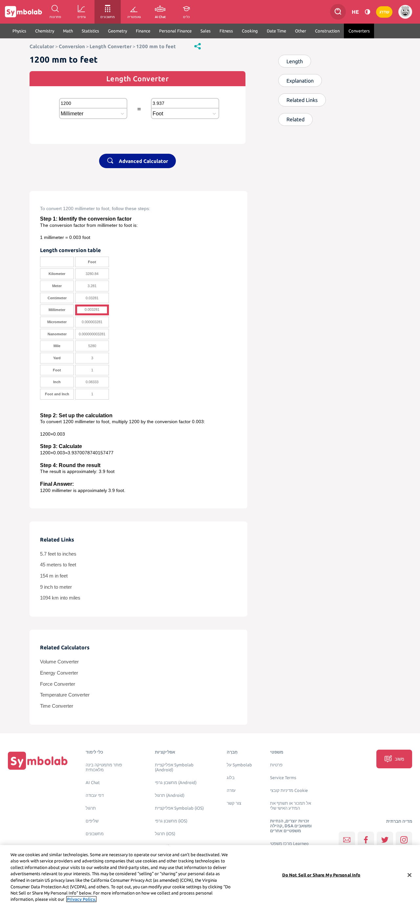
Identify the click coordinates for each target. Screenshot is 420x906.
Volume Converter (59, 661)
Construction (327, 31)
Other (300, 31)
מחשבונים (95, 833)
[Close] (409, 875)
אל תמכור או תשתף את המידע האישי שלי (290, 806)
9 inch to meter (56, 587)
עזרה (231, 790)
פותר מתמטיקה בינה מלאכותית (104, 767)
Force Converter (57, 684)
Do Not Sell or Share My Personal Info (321, 875)
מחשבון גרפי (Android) (176, 782)
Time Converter (56, 706)
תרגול (91, 808)
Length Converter (111, 46)
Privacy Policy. (81, 899)
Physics (19, 31)
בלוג (231, 777)
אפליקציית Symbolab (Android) (174, 767)
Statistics (90, 31)
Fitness (226, 31)
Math (68, 31)
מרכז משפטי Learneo (289, 843)
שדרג (384, 12)
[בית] (38, 760)
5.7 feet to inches (58, 554)
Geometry (117, 31)
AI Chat (93, 782)
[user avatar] (405, 12)
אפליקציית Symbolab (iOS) (179, 808)
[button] (197, 46)
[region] (210, 875)
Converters (359, 31)
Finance (143, 31)
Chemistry (44, 31)
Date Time (276, 31)
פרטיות (276, 764)
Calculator (42, 46)
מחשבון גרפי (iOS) (171, 820)
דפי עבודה (95, 795)
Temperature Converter (65, 695)
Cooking (250, 31)
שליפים (92, 820)
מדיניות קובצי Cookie (289, 790)
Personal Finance (175, 31)
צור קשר (234, 803)
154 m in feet (54, 576)
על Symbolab (239, 764)
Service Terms (283, 777)
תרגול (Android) (169, 795)
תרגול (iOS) (165, 833)
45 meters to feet (58, 564)
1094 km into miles (60, 598)
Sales (205, 31)
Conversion (72, 46)
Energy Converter (59, 673)
